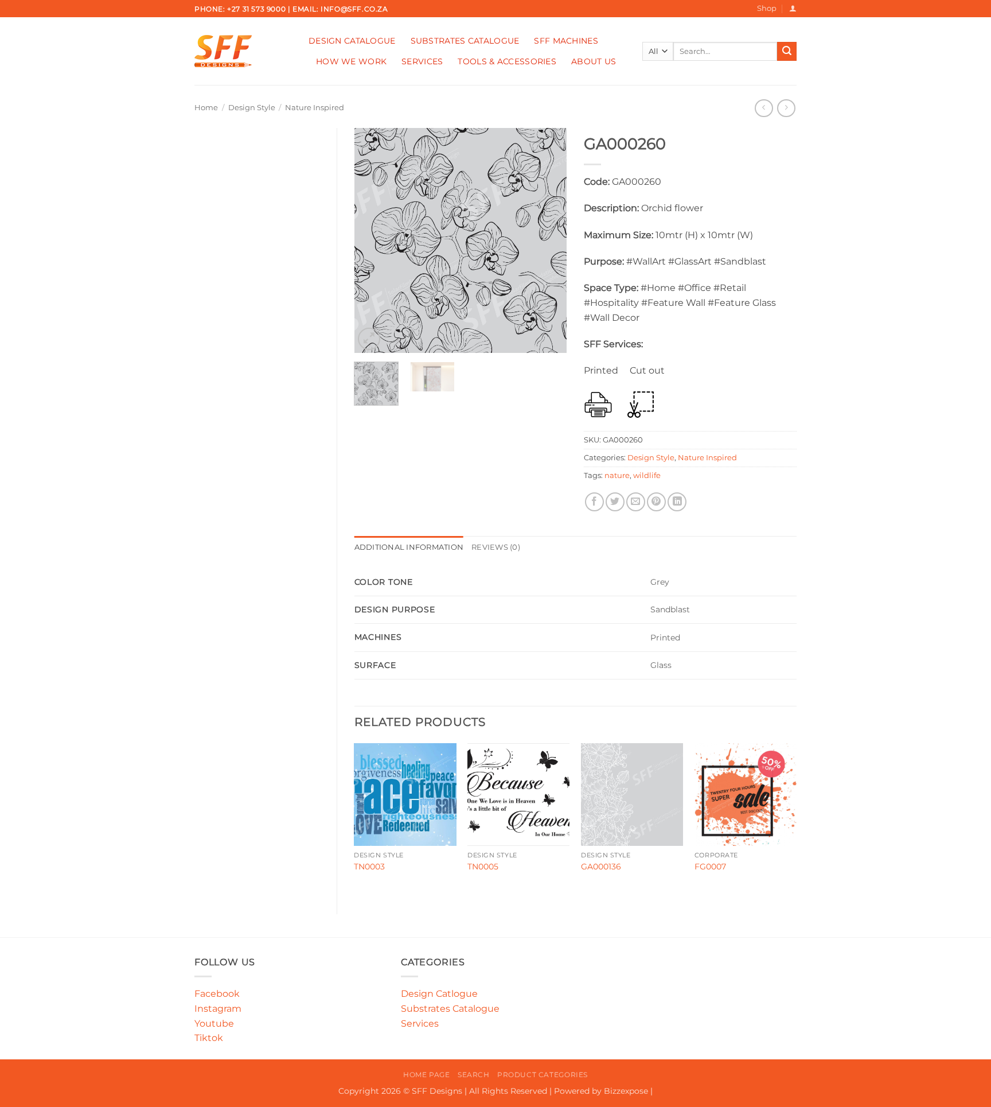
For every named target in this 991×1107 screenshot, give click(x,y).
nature (617, 475)
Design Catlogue (439, 993)
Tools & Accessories (507, 61)
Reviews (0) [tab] (495, 547)
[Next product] (763, 108)
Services (422, 61)
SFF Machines (566, 41)
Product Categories (542, 1074)
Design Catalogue (352, 41)
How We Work (351, 61)
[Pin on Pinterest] (656, 501)
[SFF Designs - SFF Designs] (242, 51)
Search (474, 1074)
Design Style (251, 107)
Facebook (217, 993)
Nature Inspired (314, 107)
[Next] (548, 240)
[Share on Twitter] (615, 501)
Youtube (214, 1023)
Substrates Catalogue (465, 41)
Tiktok (208, 1037)
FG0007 (710, 866)
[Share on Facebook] (594, 501)
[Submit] (787, 51)
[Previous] (372, 240)
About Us (593, 61)
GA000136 (601, 866)
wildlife (647, 475)
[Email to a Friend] (635, 501)
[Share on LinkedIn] (677, 501)
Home (206, 107)
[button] (793, 8)
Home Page (426, 1074)
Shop (767, 8)
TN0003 (369, 866)
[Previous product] (786, 108)
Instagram (217, 1008)
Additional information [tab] (409, 547)
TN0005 (482, 866)
